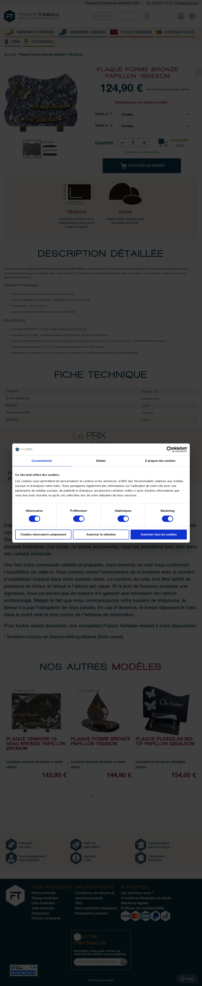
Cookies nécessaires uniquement (43, 534)
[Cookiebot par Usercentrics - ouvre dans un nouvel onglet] (169, 449)
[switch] (78, 519)
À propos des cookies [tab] (160, 460)
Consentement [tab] (42, 460)
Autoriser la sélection (101, 534)
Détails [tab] (101, 460)
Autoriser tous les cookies (159, 534)
